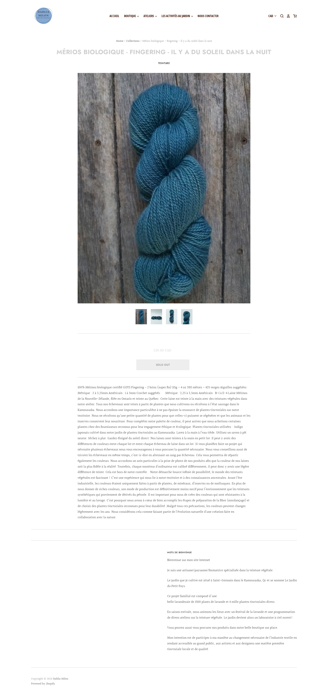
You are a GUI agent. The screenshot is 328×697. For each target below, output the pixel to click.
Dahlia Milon (60, 679)
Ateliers (149, 16)
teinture (164, 63)
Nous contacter (208, 16)
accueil (114, 16)
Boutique (130, 16)
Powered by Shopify (43, 684)
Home (119, 41)
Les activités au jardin (176, 16)
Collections (133, 41)
